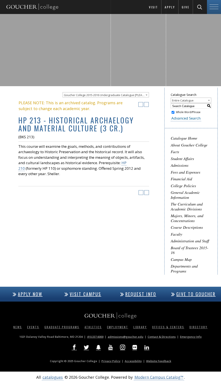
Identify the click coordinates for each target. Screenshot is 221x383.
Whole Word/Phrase (188, 112)
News (17, 327)
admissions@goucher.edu (125, 337)
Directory (198, 327)
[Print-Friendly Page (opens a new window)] (140, 104)
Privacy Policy (110, 361)
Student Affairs (182, 158)
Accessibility (133, 361)
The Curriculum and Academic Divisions (187, 206)
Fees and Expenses (185, 172)
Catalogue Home (184, 138)
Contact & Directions (162, 337)
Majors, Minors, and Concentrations (187, 218)
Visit (153, 7)
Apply (170, 7)
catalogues (53, 377)
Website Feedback (158, 361)
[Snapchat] (98, 347)
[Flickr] (134, 347)
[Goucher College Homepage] (32, 7)
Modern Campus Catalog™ (158, 377)
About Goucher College (189, 145)
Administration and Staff (190, 240)
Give (185, 7)
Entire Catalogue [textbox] (183, 100)
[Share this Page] (135, 104)
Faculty (176, 234)
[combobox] (106, 94)
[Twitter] (86, 347)
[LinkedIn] (146, 347)
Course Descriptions (187, 227)
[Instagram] (122, 347)
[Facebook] (74, 347)
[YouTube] (110, 347)
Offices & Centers (168, 327)
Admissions (179, 165)
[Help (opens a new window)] (146, 104)
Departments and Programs (184, 268)
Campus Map (181, 259)
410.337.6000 (95, 337)
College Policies (183, 185)
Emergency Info (191, 337)
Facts (175, 151)
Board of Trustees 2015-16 (189, 250)
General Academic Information (185, 195)
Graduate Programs (61, 327)
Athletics (93, 327)
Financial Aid (181, 178)
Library (140, 327)
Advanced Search (185, 118)
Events (33, 327)
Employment (117, 327)
